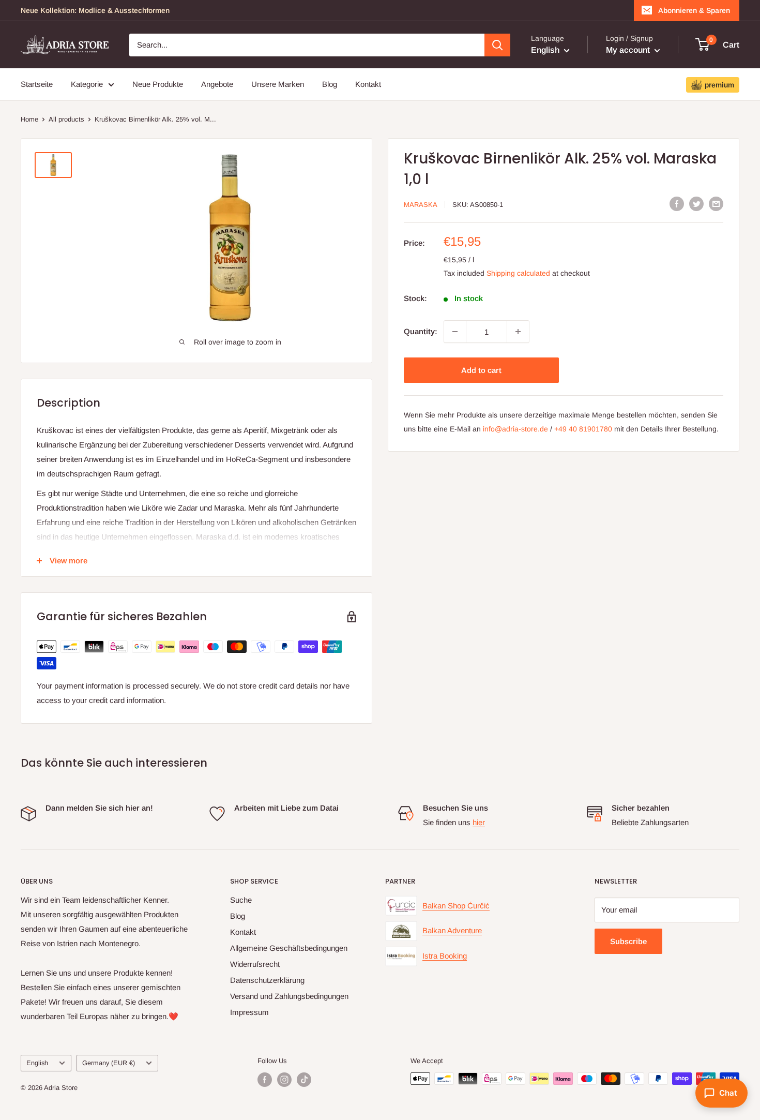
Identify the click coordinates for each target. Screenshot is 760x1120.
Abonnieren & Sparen (694, 10)
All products (66, 119)
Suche (241, 899)
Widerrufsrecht (255, 964)
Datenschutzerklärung (267, 980)
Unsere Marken (277, 84)
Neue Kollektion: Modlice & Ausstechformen (95, 10)
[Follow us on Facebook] (264, 1079)
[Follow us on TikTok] (304, 1079)
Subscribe (628, 941)
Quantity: (420, 331)
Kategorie (87, 84)
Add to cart (481, 370)
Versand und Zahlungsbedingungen (289, 996)
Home (29, 119)
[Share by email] (716, 203)
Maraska (420, 204)
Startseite (37, 84)
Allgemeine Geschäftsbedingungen (288, 948)
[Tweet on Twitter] (696, 203)
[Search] (497, 45)
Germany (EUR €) (108, 1063)
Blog (329, 84)
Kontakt (368, 84)
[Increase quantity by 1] (518, 331)
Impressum (249, 1012)
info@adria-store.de (515, 429)
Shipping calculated (518, 273)
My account (629, 50)
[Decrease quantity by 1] (455, 331)
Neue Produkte (157, 84)
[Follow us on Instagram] (284, 1079)
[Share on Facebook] (677, 203)
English (37, 1063)
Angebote (217, 84)
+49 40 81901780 (583, 429)
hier (479, 822)
